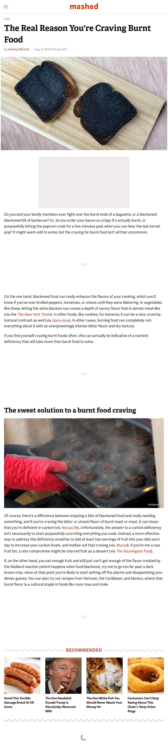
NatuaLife (69, 527)
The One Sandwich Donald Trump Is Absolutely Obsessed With (60, 704)
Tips (7, 19)
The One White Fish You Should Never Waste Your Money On (104, 702)
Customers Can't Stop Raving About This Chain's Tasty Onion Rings (143, 704)
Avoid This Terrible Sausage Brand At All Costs (19, 702)
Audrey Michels (18, 49)
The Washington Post (133, 551)
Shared (121, 545)
